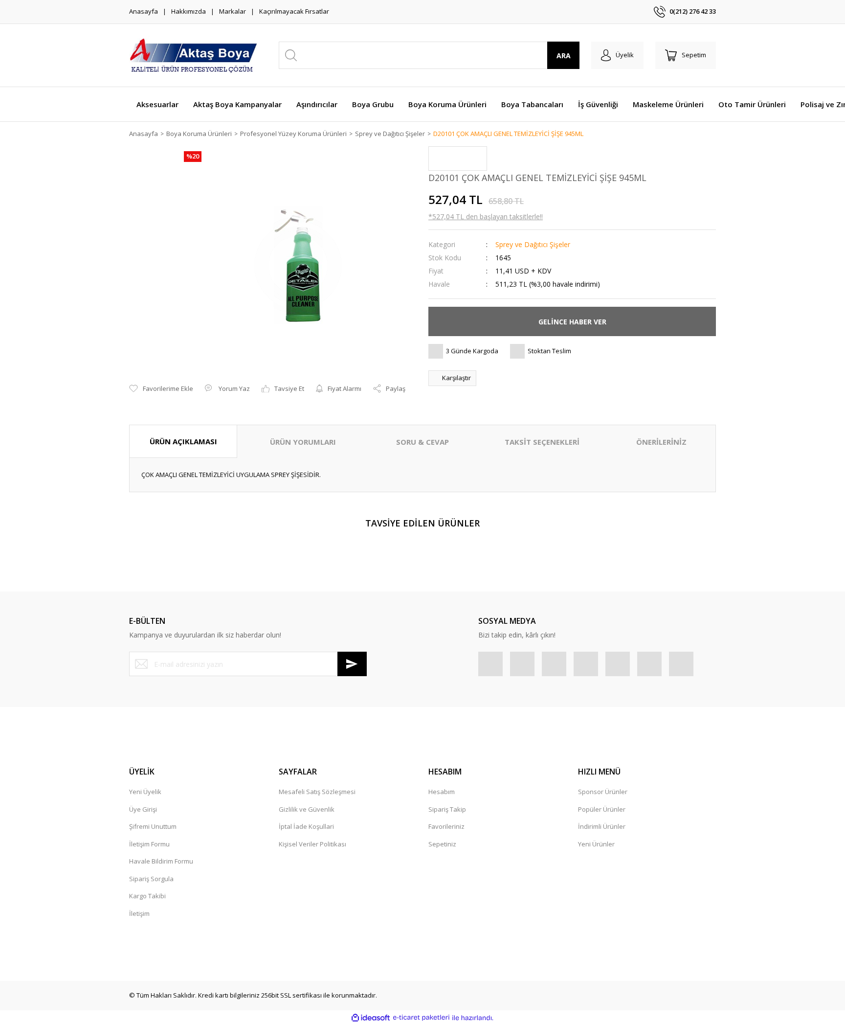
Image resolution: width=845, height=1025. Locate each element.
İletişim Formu (149, 844)
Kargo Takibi (147, 895)
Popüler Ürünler (601, 809)
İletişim (139, 913)
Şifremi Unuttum (153, 826)
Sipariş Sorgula (151, 878)
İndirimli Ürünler (601, 826)
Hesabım (441, 791)
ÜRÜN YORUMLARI (303, 442)
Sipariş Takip (447, 809)
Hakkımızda (188, 11)
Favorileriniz (446, 826)
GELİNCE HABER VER (572, 321)
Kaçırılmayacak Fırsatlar (294, 11)
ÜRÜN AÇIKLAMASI (183, 441)
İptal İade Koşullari (306, 826)
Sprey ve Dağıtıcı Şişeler (532, 244)
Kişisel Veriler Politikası (312, 844)
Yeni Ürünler (596, 844)
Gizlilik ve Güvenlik (306, 809)
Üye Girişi (143, 809)
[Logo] (193, 55)
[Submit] (352, 664)
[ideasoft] (370, 1018)
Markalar (232, 11)
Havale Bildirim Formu (161, 861)
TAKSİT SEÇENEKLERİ (542, 442)
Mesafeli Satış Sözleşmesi (317, 791)
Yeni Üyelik (145, 791)
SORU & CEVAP (422, 442)
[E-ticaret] (421, 1018)
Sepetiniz (442, 844)
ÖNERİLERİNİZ (661, 442)
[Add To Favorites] (161, 389)
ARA (563, 55)
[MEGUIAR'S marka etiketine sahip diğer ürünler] (457, 158)
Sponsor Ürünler (602, 791)
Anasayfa (143, 11)
